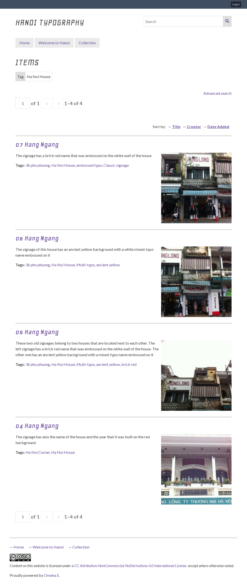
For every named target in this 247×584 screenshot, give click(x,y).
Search (227, 21)
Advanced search (217, 93)
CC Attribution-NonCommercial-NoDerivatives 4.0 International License (130, 565)
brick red (129, 364)
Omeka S (51, 575)
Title (176, 126)
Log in (236, 4)
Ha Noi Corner (38, 452)
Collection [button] (87, 42)
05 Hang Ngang (37, 332)
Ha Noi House (63, 165)
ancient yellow (108, 264)
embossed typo (89, 165)
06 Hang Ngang (37, 238)
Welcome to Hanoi (54, 42)
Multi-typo (85, 264)
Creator (194, 126)
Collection (80, 547)
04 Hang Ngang (37, 426)
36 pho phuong (38, 165)
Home (24, 42)
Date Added (218, 126)
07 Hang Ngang (37, 144)
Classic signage (116, 165)
